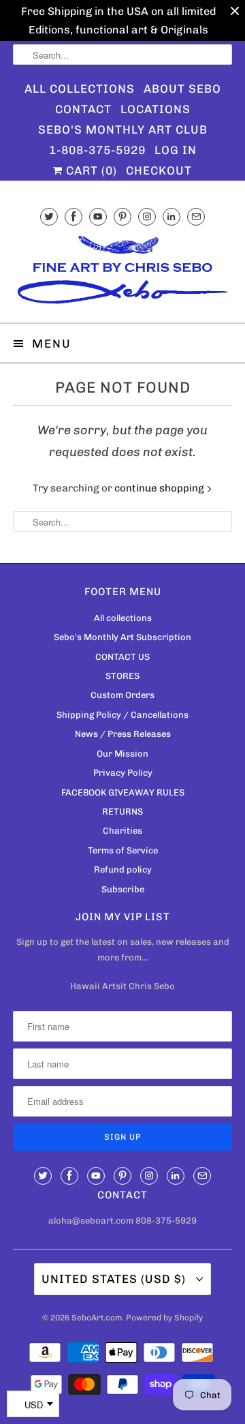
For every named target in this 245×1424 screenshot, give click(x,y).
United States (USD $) (115, 1279)
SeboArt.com (96, 1317)
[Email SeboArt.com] (196, 216)
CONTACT (83, 109)
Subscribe (122, 889)
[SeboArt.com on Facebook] (73, 216)
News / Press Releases (123, 734)
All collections (123, 618)
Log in (175, 150)
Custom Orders (122, 695)
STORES (122, 676)
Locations (155, 109)
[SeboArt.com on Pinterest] (122, 216)
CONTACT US (122, 657)
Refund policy (123, 869)
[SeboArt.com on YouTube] (98, 216)
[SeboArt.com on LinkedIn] (171, 216)
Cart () (90, 170)
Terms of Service (123, 850)
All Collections (79, 88)
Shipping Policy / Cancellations (122, 715)
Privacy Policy (122, 773)
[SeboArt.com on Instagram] (147, 216)
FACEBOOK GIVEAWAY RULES (122, 792)
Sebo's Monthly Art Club (123, 129)
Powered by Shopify (164, 1317)
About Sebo (182, 88)
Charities (122, 830)
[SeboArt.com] (122, 272)
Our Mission (122, 753)
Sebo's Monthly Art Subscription (122, 637)
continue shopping (160, 488)
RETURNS (122, 811)
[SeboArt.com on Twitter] (49, 216)
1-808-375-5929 (97, 150)
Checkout (159, 170)
